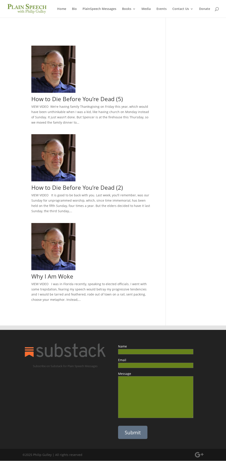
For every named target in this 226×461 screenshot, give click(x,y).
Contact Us (180, 9)
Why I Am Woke (55, 276)
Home (61, 9)
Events (161, 9)
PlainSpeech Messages (99, 9)
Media (146, 9)
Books (126, 9)
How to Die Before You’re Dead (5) (81, 99)
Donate (204, 9)
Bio (74, 9)
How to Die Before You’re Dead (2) (77, 187)
